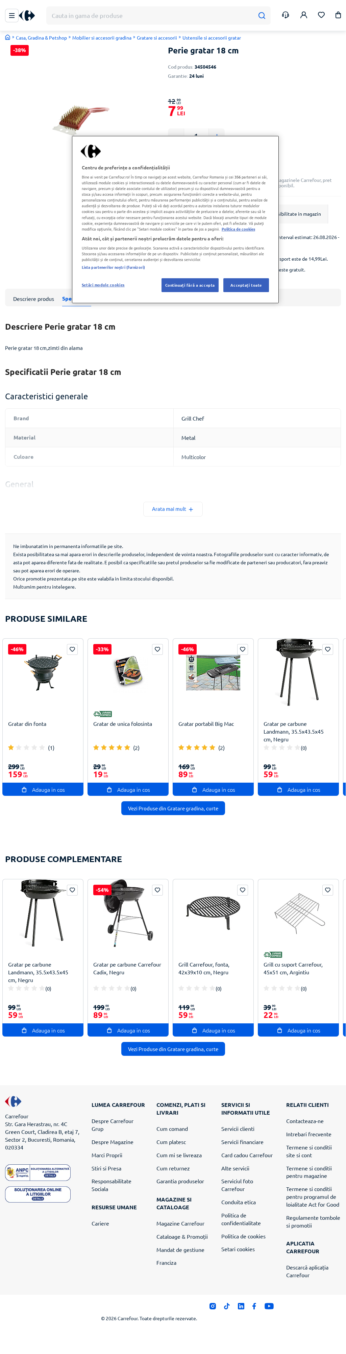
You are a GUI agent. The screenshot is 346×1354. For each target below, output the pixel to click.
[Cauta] (261, 15)
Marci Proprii (107, 1154)
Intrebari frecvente (308, 1134)
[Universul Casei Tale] (29, 15)
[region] (175, 220)
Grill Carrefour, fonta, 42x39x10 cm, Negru (203, 968)
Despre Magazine (112, 1141)
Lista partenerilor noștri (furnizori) (113, 267)
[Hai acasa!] (7, 37)
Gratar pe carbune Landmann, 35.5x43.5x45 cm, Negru (294, 731)
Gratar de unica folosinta (122, 723)
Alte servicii (235, 1168)
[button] (338, 16)
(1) (51, 747)
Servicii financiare (242, 1141)
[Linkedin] (241, 1308)
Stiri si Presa (106, 1168)
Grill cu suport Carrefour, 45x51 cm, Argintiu (293, 968)
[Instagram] (212, 1308)
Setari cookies (238, 1248)
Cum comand (172, 1128)
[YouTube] (269, 1308)
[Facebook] (254, 1308)
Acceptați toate (246, 285)
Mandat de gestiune (180, 1249)
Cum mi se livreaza (179, 1154)
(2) (136, 747)
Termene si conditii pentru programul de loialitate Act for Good (312, 1196)
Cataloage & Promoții (182, 1236)
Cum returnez (173, 1168)
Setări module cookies (103, 284)
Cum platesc (171, 1141)
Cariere (100, 1223)
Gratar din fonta (27, 723)
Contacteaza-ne (305, 1120)
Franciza (166, 1262)
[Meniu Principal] (12, 15)
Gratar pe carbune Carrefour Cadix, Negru (127, 968)
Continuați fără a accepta (190, 285)
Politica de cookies (243, 1236)
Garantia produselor (180, 1181)
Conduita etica (238, 1201)
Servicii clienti (237, 1128)
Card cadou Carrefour (247, 1154)
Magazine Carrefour (180, 1223)
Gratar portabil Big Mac (206, 723)
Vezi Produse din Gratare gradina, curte (173, 808)
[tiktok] (227, 1308)
